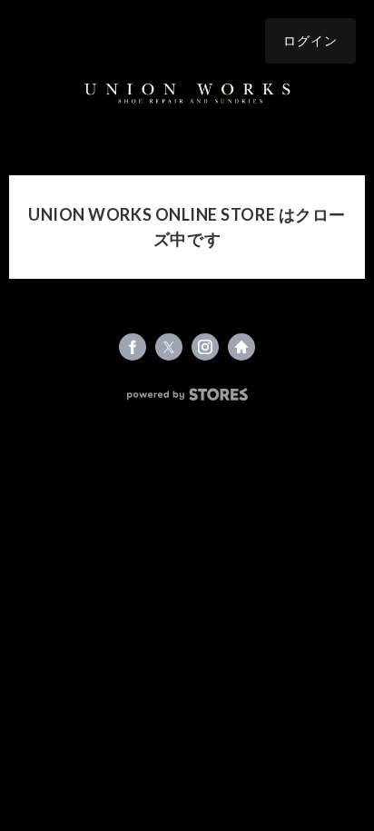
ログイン (310, 40)
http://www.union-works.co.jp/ (241, 347)
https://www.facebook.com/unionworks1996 (132, 347)
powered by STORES (187, 394)
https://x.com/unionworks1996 (168, 347)
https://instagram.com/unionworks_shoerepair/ (205, 347)
